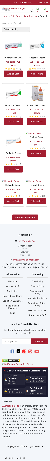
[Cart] (46, 11)
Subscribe (39, 341)
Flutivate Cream (13, 153)
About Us (12, 281)
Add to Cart (13, 73)
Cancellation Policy (37, 298)
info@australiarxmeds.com (26, 259)
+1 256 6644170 (22, 2)
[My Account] (39, 11)
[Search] (32, 10)
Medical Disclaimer (37, 310)
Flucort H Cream (37, 57)
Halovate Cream (13, 185)
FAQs (12, 313)
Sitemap (9, 458)
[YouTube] (37, 352)
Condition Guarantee (12, 301)
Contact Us (12, 291)
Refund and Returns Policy (37, 304)
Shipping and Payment (12, 306)
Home (5, 16)
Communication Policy (37, 292)
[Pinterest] (30, 352)
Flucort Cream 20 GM (14, 57)
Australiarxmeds (10, 405)
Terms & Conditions (12, 296)
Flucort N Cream (13, 105)
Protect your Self (37, 315)
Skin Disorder (30, 16)
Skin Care (16, 16)
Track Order (42, 2)
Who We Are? (12, 286)
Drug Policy (37, 281)
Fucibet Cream (37, 137)
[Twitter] (18, 352)
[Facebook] (12, 352)
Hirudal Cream (37, 185)
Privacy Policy (37, 286)
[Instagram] (24, 352)
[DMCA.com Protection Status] (11, 360)
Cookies (21, 458)
